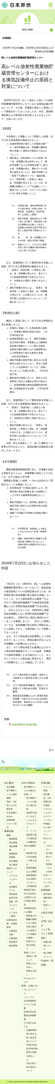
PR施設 (46, 823)
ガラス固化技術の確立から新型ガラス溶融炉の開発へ (31, 930)
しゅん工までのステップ (31, 823)
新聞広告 (47, 801)
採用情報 (45, 890)
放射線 (49, 864)
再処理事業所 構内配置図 (24, 724)
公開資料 (13, 938)
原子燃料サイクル (49, 857)
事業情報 (27, 23)
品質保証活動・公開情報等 (12, 923)
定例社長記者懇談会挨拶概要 (30, 1015)
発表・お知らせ (29, 985)
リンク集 (45, 929)
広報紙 (46, 805)
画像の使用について (47, 945)
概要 (9, 835)
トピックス (29, 997)
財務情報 (11, 820)
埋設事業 (13, 842)
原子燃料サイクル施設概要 (12, 794)
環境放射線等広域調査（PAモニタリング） (13, 901)
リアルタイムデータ (13, 879)
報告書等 (13, 942)
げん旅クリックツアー (47, 831)
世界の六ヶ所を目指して (31, 945)
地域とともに (30, 952)
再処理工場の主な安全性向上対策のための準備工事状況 (30, 897)
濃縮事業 (13, 839)
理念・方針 (12, 801)
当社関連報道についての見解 (30, 1004)
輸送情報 (13, 945)
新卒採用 (47, 894)
